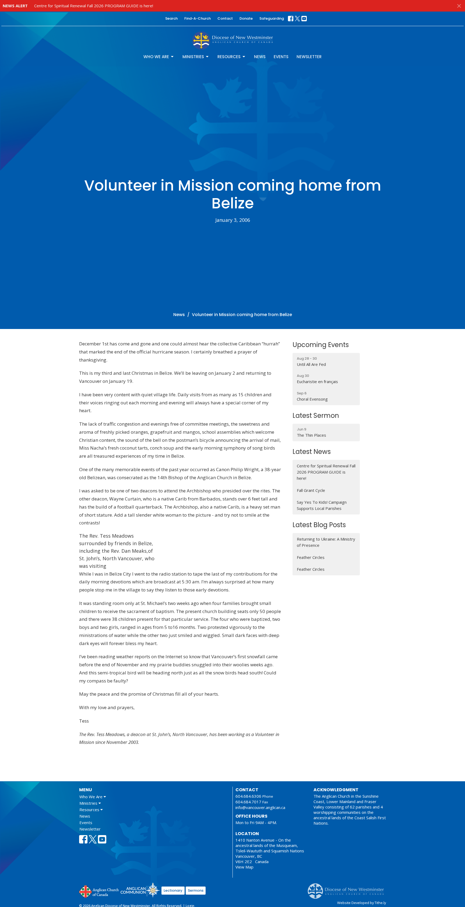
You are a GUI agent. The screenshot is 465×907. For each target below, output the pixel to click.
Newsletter (309, 56)
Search (171, 18)
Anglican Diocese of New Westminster (348, 888)
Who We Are (156, 56)
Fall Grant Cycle (311, 490)
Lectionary (173, 890)
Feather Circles (311, 557)
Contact (225, 18)
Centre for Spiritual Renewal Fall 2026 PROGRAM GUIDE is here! (93, 5)
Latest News (312, 451)
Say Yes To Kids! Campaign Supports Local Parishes (322, 505)
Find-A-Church (197, 18)
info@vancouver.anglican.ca (260, 807)
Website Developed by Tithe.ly (361, 903)
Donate (246, 18)
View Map (244, 867)
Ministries (193, 56)
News (260, 56)
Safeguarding (271, 18)
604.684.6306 (248, 796)
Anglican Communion (140, 890)
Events (281, 56)
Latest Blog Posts (319, 524)
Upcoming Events (321, 344)
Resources (229, 56)
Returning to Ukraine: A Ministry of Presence (326, 542)
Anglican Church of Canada (99, 891)
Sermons (195, 890)
